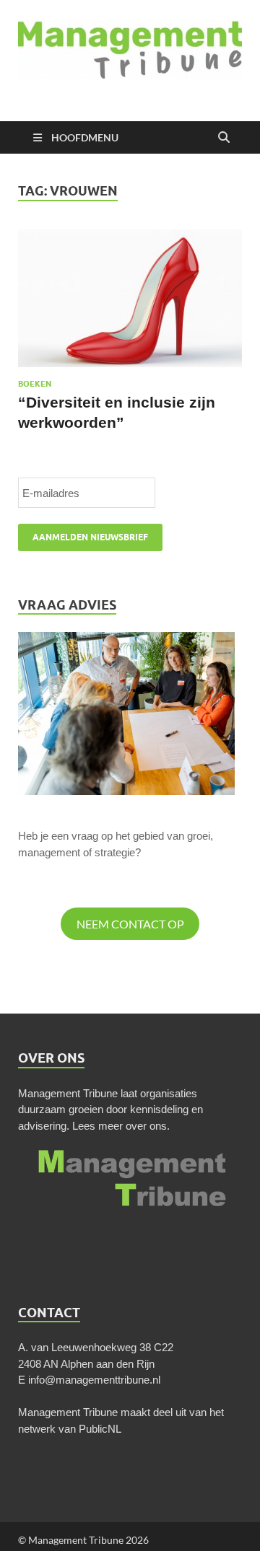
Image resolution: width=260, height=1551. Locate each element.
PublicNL (100, 1429)
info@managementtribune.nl (94, 1380)
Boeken (34, 384)
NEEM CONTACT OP (130, 924)
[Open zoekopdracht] (224, 137)
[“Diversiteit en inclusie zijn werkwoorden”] (130, 298)
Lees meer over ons (119, 1126)
